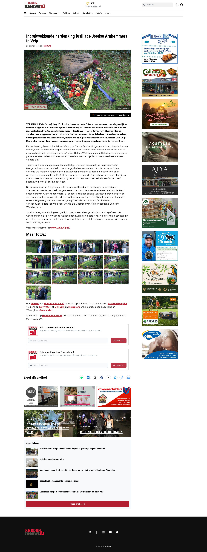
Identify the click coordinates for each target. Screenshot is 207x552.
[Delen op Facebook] (101, 377)
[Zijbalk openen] (25, 13)
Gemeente (54, 13)
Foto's (98, 13)
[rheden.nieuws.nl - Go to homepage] (34, 532)
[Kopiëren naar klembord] (121, 377)
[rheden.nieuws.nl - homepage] (34, 4)
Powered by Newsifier (103, 546)
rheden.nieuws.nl (54, 303)
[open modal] (181, 4)
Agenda (42, 13)
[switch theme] (177, 4)
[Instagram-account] (103, 532)
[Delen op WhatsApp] (81, 377)
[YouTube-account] (110, 532)
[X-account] (90, 532)
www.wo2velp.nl (59, 227)
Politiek (66, 13)
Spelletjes (88, 13)
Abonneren (118, 340)
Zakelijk (76, 13)
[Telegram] (115, 377)
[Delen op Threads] (95, 377)
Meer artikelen (77, 504)
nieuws (35, 303)
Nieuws (32, 13)
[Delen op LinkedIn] (88, 377)
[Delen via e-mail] (128, 377)
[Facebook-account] (96, 532)
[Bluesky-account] (116, 532)
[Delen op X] (108, 377)
